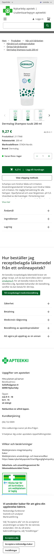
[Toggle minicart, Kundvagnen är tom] (48, 19)
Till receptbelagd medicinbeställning (21, 292)
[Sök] (47, 25)
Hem (4, 40)
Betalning (9, 311)
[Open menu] (5, 19)
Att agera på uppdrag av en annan (22, 336)
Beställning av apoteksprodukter (21, 327)
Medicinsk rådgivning (15, 319)
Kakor (5, 453)
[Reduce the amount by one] (37, 156)
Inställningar (11, 550)
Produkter (16, 40)
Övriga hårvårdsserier (17, 46)
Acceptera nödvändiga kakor (19, 544)
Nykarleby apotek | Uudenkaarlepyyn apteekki (29, 10)
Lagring (8, 226)
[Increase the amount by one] (49, 156)
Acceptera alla (11, 538)
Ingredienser (11, 218)
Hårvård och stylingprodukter (21, 43)
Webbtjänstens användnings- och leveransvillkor (25, 456)
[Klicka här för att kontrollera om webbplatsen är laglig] (28, 494)
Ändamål (9, 210)
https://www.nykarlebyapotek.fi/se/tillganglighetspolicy (28, 459)
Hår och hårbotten (34, 40)
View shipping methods (27, 177)
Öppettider (6, 2)
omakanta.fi (7, 280)
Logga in (39, 19)
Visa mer (6, 202)
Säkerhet (9, 303)
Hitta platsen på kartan (13, 378)
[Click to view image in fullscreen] (27, 81)
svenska (46, 2)
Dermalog (14, 148)
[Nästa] (49, 115)
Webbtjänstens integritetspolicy (17, 450)
